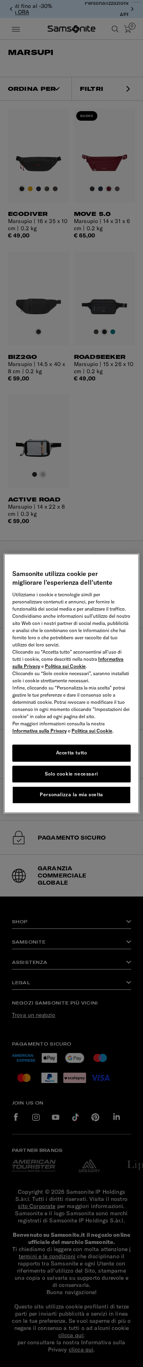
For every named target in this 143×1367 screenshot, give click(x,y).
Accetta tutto (71, 753)
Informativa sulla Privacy (39, 731)
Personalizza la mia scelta (71, 795)
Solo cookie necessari (71, 774)
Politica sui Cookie (65, 666)
